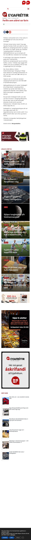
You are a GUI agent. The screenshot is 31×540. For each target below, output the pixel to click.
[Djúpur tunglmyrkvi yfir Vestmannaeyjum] (15, 212)
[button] (28, 8)
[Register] (28, 2)
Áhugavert (6, 260)
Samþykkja (5, 537)
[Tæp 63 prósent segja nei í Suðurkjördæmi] (15, 265)
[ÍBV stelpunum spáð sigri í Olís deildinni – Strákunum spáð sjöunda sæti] (15, 283)
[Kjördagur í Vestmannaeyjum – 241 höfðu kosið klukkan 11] (15, 159)
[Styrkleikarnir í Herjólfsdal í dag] (15, 177)
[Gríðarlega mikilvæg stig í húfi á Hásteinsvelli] (15, 230)
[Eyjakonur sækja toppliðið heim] (15, 247)
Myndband (6, 189)
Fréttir (9, 18)
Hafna (11, 537)
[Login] (24, 2)
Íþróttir (6, 224)
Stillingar (18, 537)
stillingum (12, 535)
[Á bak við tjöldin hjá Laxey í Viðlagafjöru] (15, 194)
